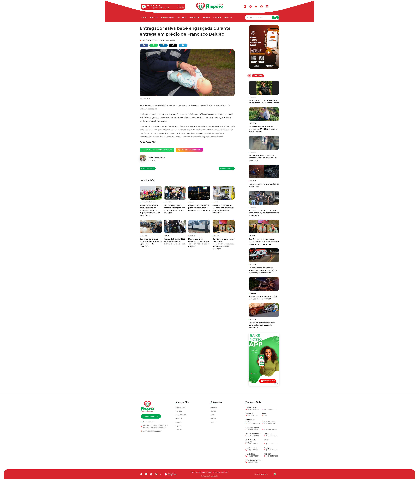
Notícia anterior (148, 168)
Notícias (153, 17)
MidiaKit (228, 17)
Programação (167, 17)
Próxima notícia (225, 168)
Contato (217, 17)
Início (143, 17)
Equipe (206, 17)
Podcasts (181, 17)
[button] (144, 45)
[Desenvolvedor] (274, 474)
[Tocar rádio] (144, 7)
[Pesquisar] (275, 17)
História (193, 17)
